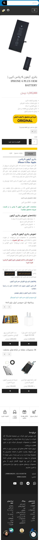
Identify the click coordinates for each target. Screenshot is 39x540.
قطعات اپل (32, 507)
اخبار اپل (22, 504)
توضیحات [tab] (30, 154)
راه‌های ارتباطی (11, 507)
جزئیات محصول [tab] (18, 153)
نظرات (10, 153)
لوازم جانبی (33, 519)
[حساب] (8, 10)
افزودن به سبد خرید (14, 142)
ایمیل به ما (10, 515)
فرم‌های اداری (10, 519)
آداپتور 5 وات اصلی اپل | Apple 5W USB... (29, 334)
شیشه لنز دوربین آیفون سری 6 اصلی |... (10, 381)
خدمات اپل (32, 515)
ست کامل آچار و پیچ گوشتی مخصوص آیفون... (10, 334)
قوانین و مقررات (10, 523)
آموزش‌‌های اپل (21, 507)
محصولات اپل (31, 511)
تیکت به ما (10, 511)
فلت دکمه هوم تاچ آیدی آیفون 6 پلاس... (28, 381)
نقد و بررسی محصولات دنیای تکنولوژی (21, 520)
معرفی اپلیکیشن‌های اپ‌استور (20, 512)
